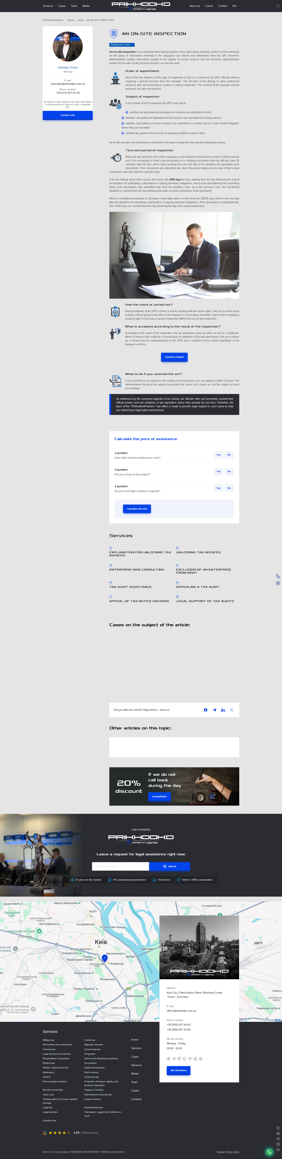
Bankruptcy (48, 1072)
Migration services (93, 1044)
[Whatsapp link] (184, 1058)
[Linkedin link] (201, 1058)
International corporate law (98, 1094)
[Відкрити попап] (269, 1152)
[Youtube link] (169, 1058)
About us (195, 6)
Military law (48, 1040)
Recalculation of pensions (56, 1058)
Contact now (68, 115)
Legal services (50, 1112)
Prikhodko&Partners (53, 20)
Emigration (89, 1054)
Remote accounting (53, 1089)
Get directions (179, 1070)
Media (86, 6)
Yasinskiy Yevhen (67, 67)
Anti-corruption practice (55, 1081)
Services (48, 6)
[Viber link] (179, 1058)
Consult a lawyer (174, 356)
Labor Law (48, 1094)
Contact (222, 6)
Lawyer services (92, 1099)
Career (209, 6)
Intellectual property (94, 1067)
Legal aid (47, 1107)
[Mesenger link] (190, 1058)
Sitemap (220, 1152)
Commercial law (92, 1049)
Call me (172, 866)
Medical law (49, 1063)
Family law (89, 1040)
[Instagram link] (195, 1058)
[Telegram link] (174, 1058)
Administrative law (93, 1107)
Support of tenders (93, 1089)
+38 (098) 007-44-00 (178, 1029)
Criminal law (49, 1049)
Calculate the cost (137, 508)
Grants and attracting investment (101, 1058)
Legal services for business (57, 1054)
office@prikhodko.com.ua (181, 1010)
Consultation (159, 796)
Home (134, 1039)
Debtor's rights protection (56, 1067)
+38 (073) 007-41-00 (68, 92)
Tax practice (90, 1063)
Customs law (49, 1120)
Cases (62, 6)
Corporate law (91, 1077)
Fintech (46, 1077)
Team (74, 6)
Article (80, 20)
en (234, 6)
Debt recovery (91, 1072)
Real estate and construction (57, 1044)
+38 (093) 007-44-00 (178, 1024)
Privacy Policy (232, 1152)
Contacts (136, 1099)
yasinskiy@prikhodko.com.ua (68, 83)
